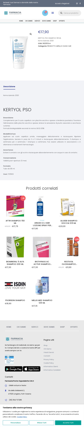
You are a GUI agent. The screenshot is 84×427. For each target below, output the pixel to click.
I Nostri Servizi (49, 352)
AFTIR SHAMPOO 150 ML (15, 222)
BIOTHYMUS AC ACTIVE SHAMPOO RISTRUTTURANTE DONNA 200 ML (42, 262)
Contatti (47, 356)
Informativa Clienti (51, 366)
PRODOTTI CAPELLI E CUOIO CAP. (59, 46)
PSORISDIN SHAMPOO (15, 300)
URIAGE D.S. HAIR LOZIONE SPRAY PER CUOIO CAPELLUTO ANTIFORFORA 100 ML (42, 224)
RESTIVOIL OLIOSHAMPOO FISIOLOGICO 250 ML (69, 262)
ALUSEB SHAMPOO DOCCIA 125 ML (68, 222)
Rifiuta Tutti (41, 423)
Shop (45, 345)
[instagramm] (77, 3)
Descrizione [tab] (9, 86)
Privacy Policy (49, 359)
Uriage (42, 220)
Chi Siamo (47, 349)
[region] (42, 415)
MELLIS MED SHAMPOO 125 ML (42, 301)
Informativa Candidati (52, 370)
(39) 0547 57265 (15, 400)
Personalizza (16, 423)
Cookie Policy (22, 417)
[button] (53, 13)
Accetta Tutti (68, 423)
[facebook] (80, 3)
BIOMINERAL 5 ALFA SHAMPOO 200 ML (15, 262)
